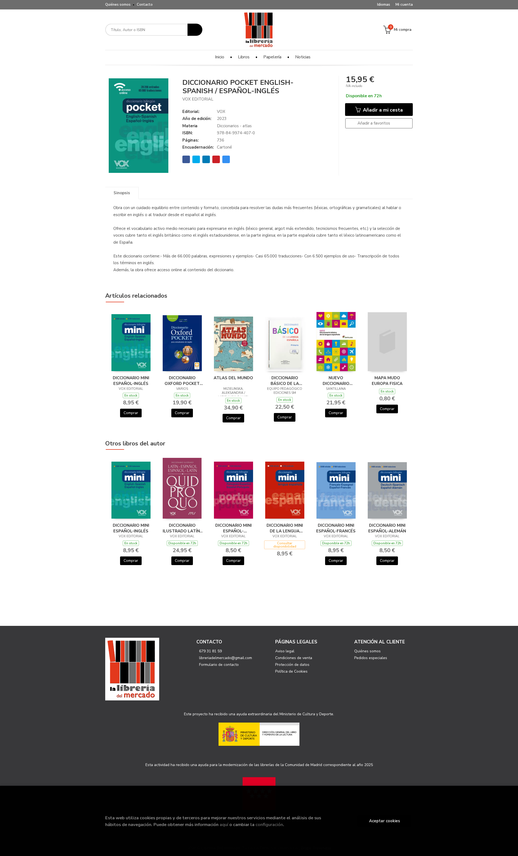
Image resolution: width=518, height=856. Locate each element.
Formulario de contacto (219, 664)
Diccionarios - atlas (234, 126)
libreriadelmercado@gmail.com (225, 657)
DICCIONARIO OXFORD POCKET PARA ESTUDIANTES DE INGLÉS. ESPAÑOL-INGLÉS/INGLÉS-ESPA (182, 380)
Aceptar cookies (384, 821)
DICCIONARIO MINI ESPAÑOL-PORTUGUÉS (233, 528)
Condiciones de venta (293, 657)
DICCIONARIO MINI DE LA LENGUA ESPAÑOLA (285, 528)
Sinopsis (122, 193)
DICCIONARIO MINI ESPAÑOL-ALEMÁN (387, 528)
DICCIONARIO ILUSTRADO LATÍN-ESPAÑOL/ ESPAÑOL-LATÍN (182, 528)
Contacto (145, 4)
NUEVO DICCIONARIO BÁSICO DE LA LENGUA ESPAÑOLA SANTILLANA (336, 380)
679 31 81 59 (210, 651)
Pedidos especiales (370, 657)
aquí (224, 824)
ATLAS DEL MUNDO (233, 378)
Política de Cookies (291, 671)
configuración (269, 824)
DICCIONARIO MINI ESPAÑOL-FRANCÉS (336, 528)
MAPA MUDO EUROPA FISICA (387, 380)
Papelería (272, 57)
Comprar (131, 412)
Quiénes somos (118, 4)
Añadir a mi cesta (382, 110)
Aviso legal (284, 651)
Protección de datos (292, 664)
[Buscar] (195, 30)
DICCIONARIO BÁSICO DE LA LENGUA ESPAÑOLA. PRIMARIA (284, 380)
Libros (244, 57)
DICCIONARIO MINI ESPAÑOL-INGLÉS (131, 380)
